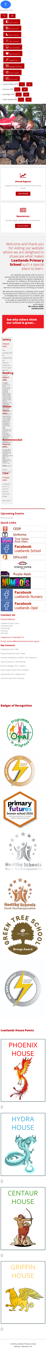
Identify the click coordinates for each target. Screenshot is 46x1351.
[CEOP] (17, 528)
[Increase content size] (29, 84)
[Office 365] (17, 557)
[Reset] (4, 16)
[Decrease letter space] (21, 100)
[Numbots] (16, 583)
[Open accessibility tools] (6, 4)
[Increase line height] (26, 94)
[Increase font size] (25, 89)
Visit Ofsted (23, 194)
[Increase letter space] (28, 100)
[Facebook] (23, 548)
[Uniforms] (17, 534)
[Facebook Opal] (23, 606)
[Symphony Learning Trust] (23, 565)
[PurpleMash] (17, 574)
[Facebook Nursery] (23, 594)
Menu (37, 111)
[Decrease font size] (17, 89)
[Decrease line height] (19, 94)
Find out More (23, 226)
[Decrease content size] (22, 84)
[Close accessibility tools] (12, 16)
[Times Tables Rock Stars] (17, 540)
